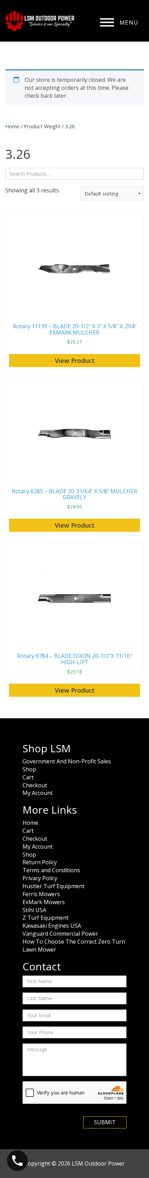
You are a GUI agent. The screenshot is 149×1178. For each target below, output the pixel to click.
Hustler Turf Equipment (54, 886)
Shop (29, 769)
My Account (38, 793)
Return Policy (40, 862)
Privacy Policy (40, 878)
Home (12, 126)
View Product (75, 360)
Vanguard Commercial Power (60, 933)
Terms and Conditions (51, 870)
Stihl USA (34, 910)
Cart (28, 777)
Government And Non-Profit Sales (67, 761)
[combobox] (74, 174)
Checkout (35, 785)
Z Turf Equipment (46, 917)
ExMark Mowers (44, 902)
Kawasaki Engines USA (52, 925)
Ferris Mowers (41, 894)
